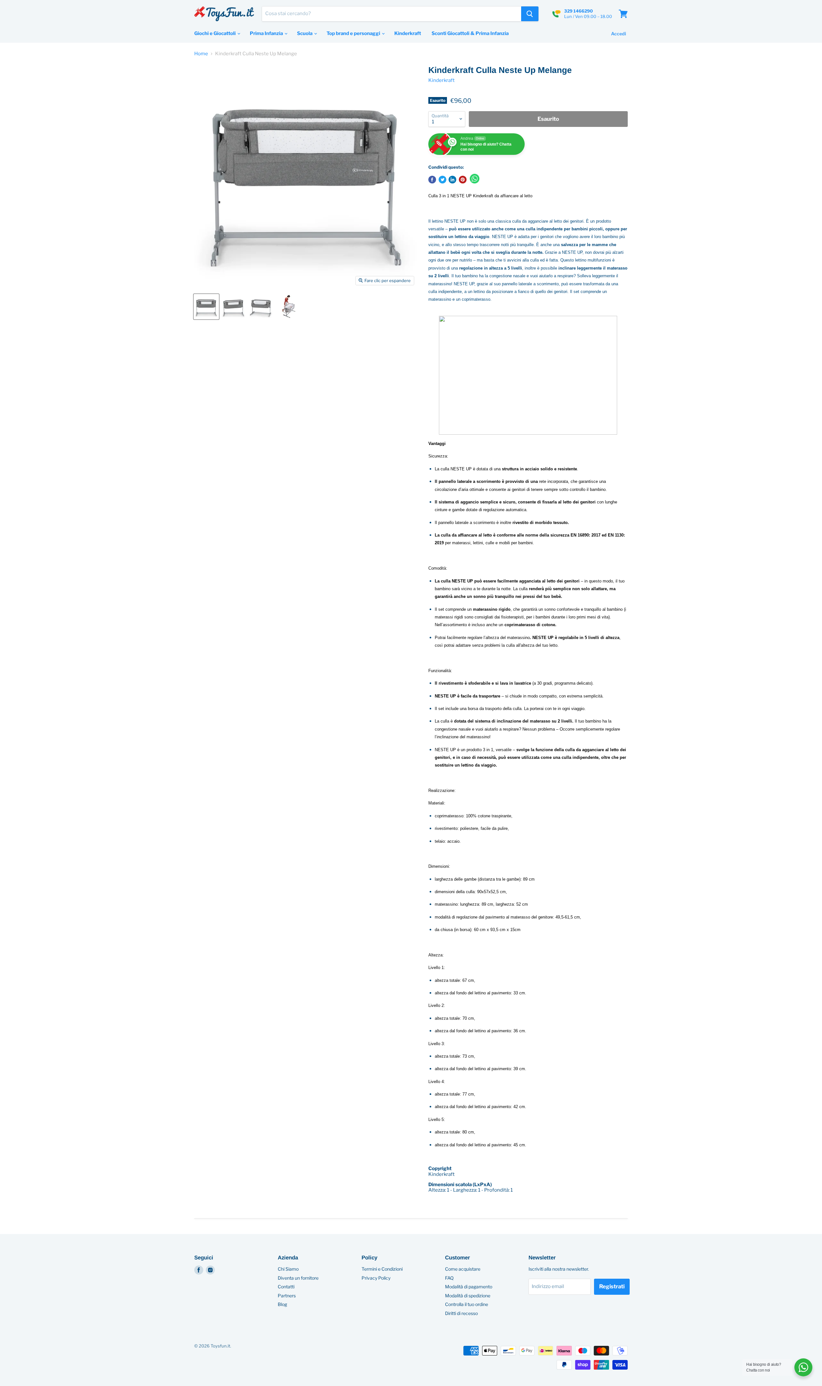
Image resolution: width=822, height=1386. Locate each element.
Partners (287, 1295)
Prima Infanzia (267, 33)
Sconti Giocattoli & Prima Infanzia (470, 33)
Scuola (305, 33)
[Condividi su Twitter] (442, 179)
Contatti (286, 1286)
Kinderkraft (407, 33)
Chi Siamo (288, 1269)
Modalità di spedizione (467, 1295)
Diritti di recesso (461, 1313)
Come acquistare (462, 1269)
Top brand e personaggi (354, 33)
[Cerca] (529, 13)
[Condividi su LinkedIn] (452, 179)
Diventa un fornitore (298, 1278)
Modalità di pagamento (468, 1286)
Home (201, 54)
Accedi (618, 33)
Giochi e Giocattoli (215, 33)
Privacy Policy (376, 1278)
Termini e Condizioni (382, 1269)
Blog (282, 1304)
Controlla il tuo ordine (466, 1304)
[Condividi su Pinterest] (463, 179)
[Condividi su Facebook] (432, 179)
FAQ (449, 1278)
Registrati (612, 1286)
